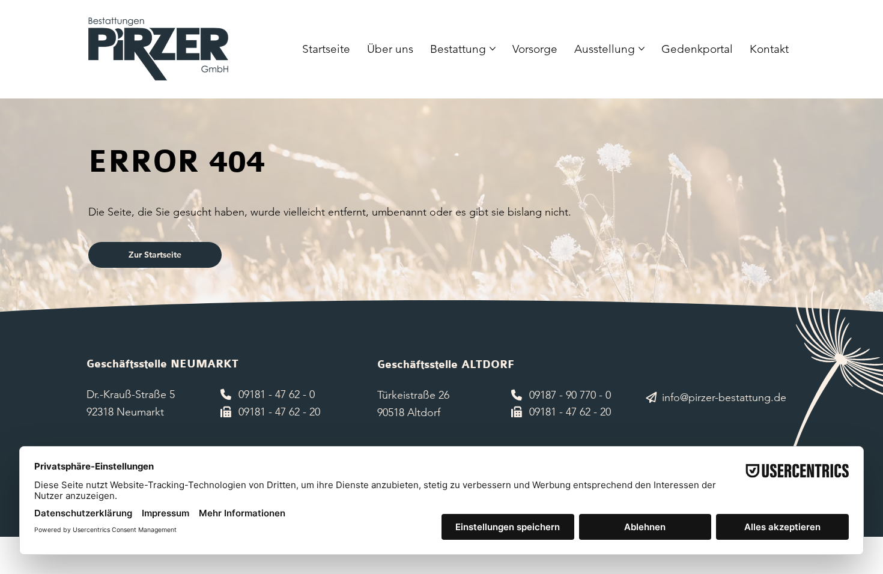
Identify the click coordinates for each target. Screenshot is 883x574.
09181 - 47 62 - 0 (276, 394)
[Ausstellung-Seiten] (642, 49)
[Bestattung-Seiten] (493, 49)
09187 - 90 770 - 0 (570, 395)
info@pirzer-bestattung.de (724, 397)
